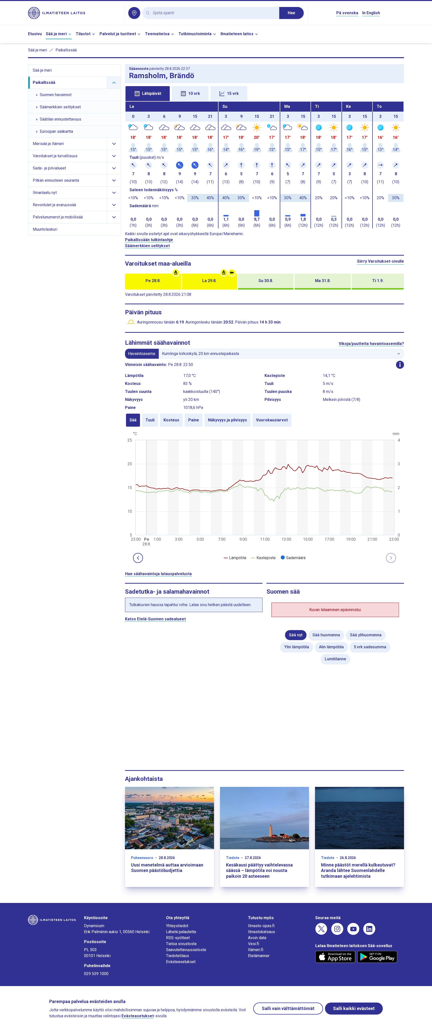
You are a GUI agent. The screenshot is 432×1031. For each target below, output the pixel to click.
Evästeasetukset (181, 961)
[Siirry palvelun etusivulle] (74, 13)
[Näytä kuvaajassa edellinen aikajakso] (138, 558)
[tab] (148, 93)
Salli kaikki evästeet (354, 1008)
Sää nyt (295, 635)
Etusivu (35, 33)
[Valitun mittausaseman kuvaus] (400, 365)
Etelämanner (259, 955)
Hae (291, 12)
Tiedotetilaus (177, 955)
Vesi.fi (253, 943)
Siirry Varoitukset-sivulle (380, 261)
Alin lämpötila (331, 647)
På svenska (347, 12)
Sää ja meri (56, 33)
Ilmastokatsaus (261, 931)
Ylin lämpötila (296, 647)
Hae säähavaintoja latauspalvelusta (158, 573)
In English (371, 12)
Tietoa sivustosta (181, 943)
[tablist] (264, 93)
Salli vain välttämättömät (288, 1008)
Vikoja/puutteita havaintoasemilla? (371, 343)
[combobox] (214, 13)
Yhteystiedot (177, 925)
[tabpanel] (264, 165)
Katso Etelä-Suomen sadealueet (155, 619)
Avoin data (257, 937)
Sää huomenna (326, 635)
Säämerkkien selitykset (147, 245)
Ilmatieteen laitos (237, 33)
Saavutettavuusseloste (186, 949)
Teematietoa (157, 33)
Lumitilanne (335, 659)
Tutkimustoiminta (195, 33)
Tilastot (83, 33)
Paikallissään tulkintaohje (149, 239)
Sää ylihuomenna (366, 635)
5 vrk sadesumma (370, 647)
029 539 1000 (96, 973)
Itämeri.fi (255, 949)
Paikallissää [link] (66, 50)
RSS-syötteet (178, 937)
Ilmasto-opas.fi (261, 925)
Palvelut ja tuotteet (118, 33)
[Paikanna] (134, 13)
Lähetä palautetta (181, 931)
